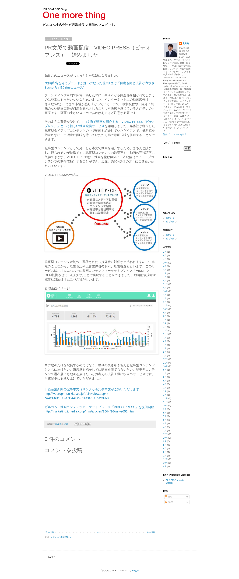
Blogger (135, 570)
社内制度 (170, 221)
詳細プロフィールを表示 (174, 134)
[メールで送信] (76, 424)
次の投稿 (49, 532)
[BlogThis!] (79, 424)
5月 (165, 323)
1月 (165, 252)
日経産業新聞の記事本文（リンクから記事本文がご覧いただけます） (93, 389)
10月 (165, 263)
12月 (165, 330)
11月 (165, 284)
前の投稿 (151, 532)
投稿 (169, 496)
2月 (165, 298)
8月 (165, 316)
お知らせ (170, 218)
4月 (165, 255)
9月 (165, 312)
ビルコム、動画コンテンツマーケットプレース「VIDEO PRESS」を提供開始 (99, 407)
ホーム (100, 532)
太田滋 (185, 43)
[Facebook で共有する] (86, 424)
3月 (165, 348)
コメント (171, 502)
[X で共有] (82, 424)
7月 (165, 320)
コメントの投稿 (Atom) (60, 537)
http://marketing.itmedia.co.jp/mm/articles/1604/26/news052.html (89, 411)
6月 (165, 341)
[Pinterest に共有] (89, 424)
